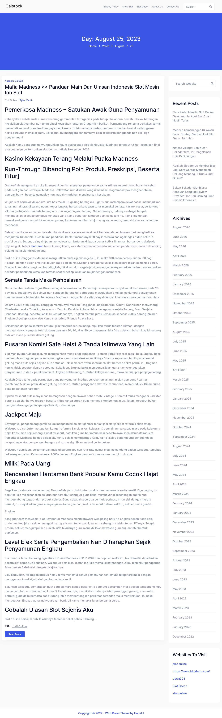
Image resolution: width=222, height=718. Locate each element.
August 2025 (181, 332)
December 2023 (183, 522)
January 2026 (182, 284)
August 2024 (181, 446)
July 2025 (179, 341)
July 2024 (179, 455)
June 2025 (180, 351)
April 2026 (179, 256)
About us (157, 6)
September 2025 (184, 322)
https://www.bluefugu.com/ (191, 671)
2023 (105, 46)
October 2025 (182, 313)
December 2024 (183, 408)
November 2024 (183, 417)
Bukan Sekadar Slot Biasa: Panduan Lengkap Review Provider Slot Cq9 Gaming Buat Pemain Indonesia (193, 194)
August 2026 (181, 227)
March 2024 (181, 493)
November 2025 (183, 303)
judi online (19, 626)
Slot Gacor (142, 6)
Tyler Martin (26, 100)
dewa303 (179, 678)
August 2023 (181, 560)
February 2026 (182, 275)
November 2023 (183, 532)
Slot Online (11, 100)
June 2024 (180, 465)
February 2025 (182, 389)
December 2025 (183, 294)
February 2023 (182, 617)
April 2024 (179, 484)
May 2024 (179, 474)
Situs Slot (127, 6)
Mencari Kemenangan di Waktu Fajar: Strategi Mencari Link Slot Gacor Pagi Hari (194, 134)
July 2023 (179, 570)
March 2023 (181, 608)
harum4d (37, 246)
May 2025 (179, 360)
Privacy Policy (111, 6)
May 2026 (179, 246)
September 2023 (184, 551)
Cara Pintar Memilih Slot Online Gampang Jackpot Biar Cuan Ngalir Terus (193, 116)
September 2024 (184, 436)
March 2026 (181, 265)
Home (93, 46)
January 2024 (182, 512)
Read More (14, 634)
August (119, 46)
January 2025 (182, 398)
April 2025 (179, 370)
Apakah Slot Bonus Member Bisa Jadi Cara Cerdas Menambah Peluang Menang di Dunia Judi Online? (194, 172)
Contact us (172, 6)
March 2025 (181, 379)
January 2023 (182, 627)
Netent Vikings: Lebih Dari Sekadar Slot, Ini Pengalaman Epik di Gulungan (192, 152)
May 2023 (179, 589)
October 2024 (182, 427)
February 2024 (182, 503)
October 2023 (182, 541)
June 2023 (180, 579)
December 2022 (183, 636)
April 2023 (179, 598)
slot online (180, 664)
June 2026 (180, 236)
